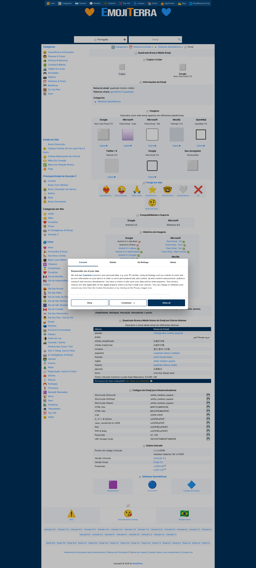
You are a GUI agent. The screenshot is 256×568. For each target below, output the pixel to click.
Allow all (166, 303)
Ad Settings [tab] (143, 262)
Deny (89, 303)
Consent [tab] (83, 262)
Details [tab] (113, 262)
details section (162, 294)
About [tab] (173, 262)
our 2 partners (86, 275)
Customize (126, 303)
